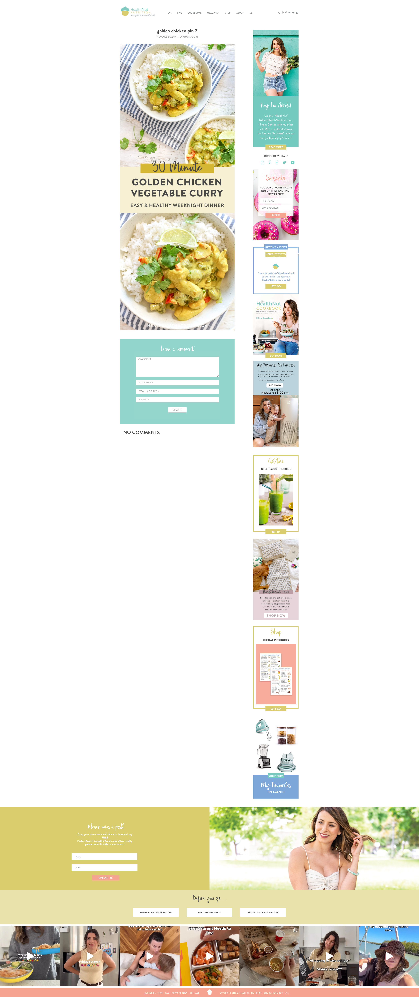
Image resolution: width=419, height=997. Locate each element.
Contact (194, 993)
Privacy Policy (180, 993)
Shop (228, 13)
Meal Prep (213, 13)
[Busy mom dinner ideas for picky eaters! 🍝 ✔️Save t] (30, 956)
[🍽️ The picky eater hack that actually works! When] (209, 956)
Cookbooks (194, 13)
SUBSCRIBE (106, 878)
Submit (276, 215)
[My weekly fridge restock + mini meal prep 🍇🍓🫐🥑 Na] (90, 956)
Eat (170, 13)
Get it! (276, 532)
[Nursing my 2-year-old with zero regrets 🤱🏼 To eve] (150, 956)
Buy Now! (276, 356)
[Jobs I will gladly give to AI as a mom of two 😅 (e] (329, 956)
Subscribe (150, 993)
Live (179, 13)
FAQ (167, 993)
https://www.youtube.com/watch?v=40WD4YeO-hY (276, 254)
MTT (287, 993)
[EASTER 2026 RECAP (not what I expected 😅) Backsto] (269, 956)
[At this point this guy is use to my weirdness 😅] (389, 956)
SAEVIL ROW (277, 993)
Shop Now (275, 776)
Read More (276, 147)
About (239, 13)
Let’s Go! (276, 286)
